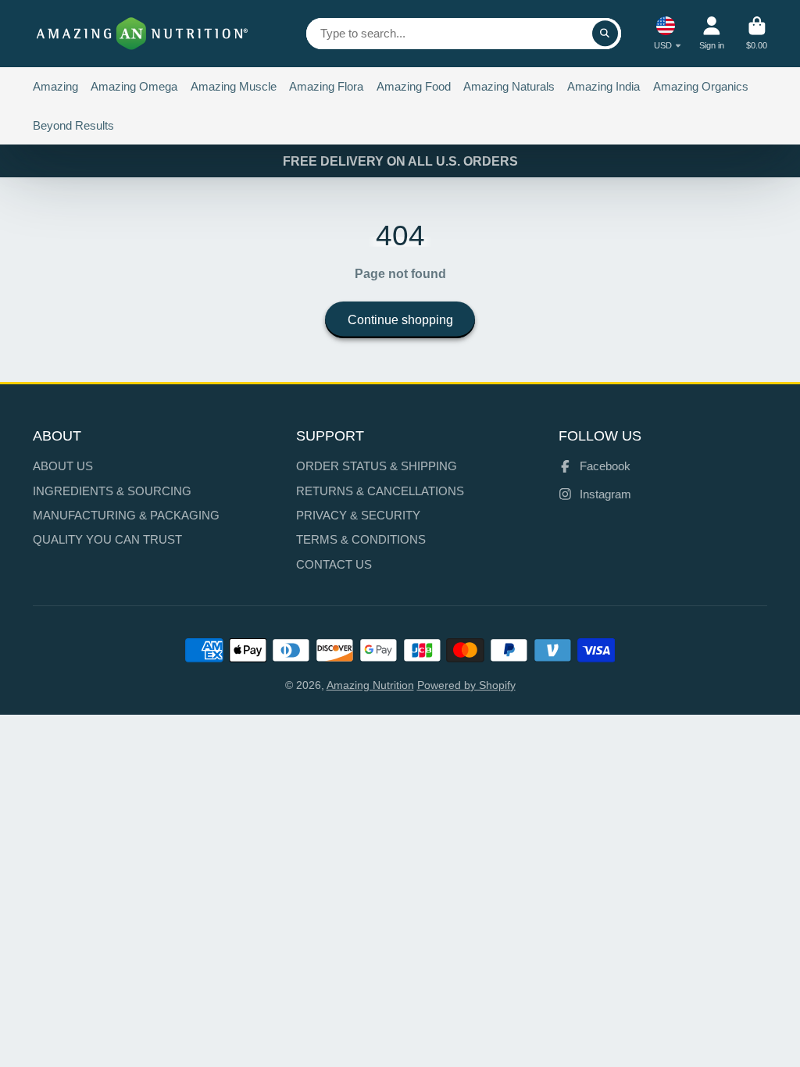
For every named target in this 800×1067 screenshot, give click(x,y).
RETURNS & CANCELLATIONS (380, 491)
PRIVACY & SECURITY (358, 515)
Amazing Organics (700, 86)
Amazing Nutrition (370, 685)
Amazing (55, 86)
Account (711, 33)
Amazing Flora (326, 86)
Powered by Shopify (466, 685)
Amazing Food (414, 86)
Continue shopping (400, 319)
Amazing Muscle (234, 86)
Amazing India (603, 86)
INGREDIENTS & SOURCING (112, 491)
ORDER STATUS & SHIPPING (376, 466)
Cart (756, 33)
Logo (142, 33)
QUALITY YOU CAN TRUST (107, 539)
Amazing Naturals (509, 86)
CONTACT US (334, 564)
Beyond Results (73, 125)
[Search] (605, 33)
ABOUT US (63, 466)
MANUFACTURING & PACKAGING (126, 515)
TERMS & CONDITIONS (361, 539)
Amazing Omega (134, 86)
